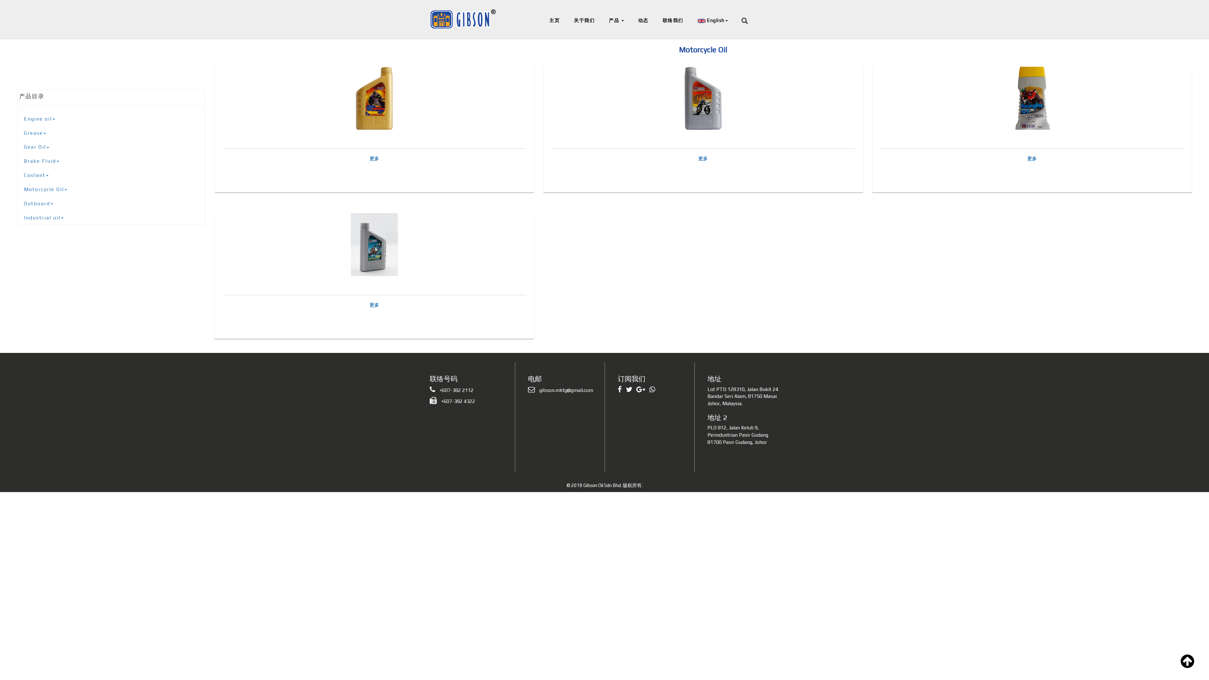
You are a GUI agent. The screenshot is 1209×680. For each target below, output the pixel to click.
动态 (643, 20)
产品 (615, 20)
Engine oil (38, 119)
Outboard (37, 204)
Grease (33, 133)
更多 (374, 158)
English (715, 20)
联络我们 (673, 20)
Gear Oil (35, 147)
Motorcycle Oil (44, 189)
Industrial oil (42, 218)
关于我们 (584, 20)
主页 (554, 20)
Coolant (34, 175)
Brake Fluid (40, 161)
